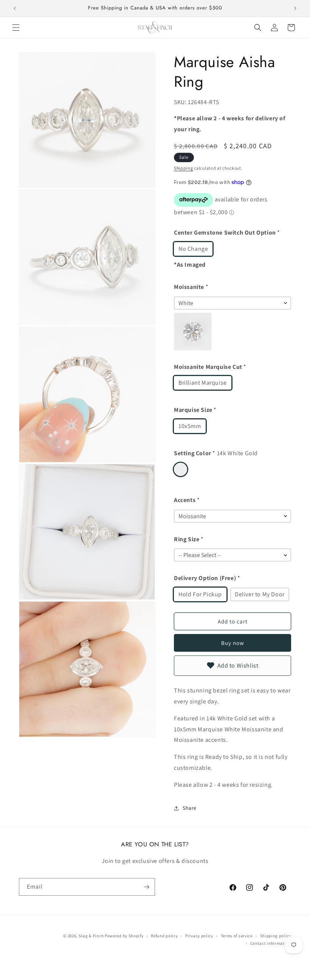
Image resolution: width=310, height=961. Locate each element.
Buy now (232, 642)
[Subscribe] (146, 887)
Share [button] (190, 807)
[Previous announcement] (14, 8)
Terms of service (237, 935)
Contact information (270, 943)
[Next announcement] (295, 8)
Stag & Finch (91, 935)
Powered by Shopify (124, 935)
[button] (16, 27)
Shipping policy (275, 935)
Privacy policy (199, 935)
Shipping (183, 168)
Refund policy (164, 935)
